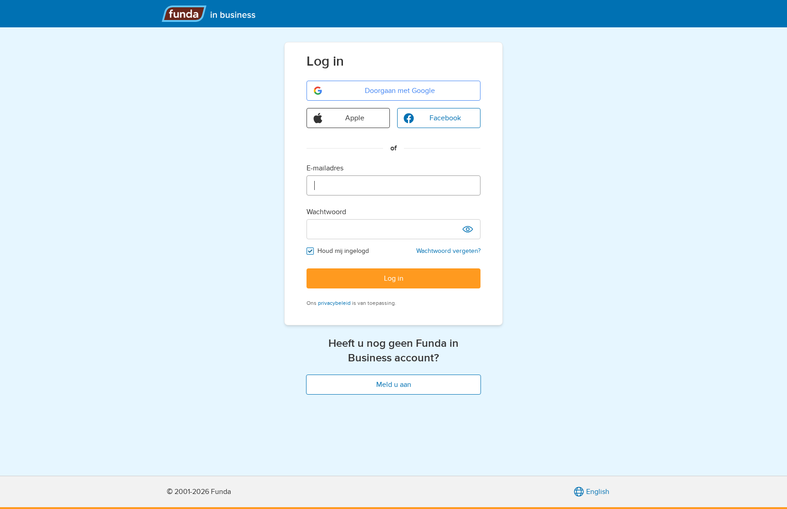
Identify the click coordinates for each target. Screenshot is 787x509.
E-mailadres (325, 168)
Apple (354, 118)
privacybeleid (334, 303)
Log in (394, 278)
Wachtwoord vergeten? (448, 251)
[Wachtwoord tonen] (467, 229)
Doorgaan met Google (400, 90)
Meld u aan (393, 384)
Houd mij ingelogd (343, 251)
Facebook (445, 118)
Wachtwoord (326, 211)
